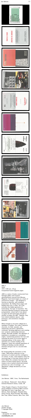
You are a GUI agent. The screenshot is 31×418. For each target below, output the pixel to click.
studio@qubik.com (7, 415)
